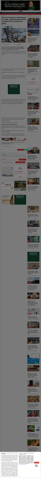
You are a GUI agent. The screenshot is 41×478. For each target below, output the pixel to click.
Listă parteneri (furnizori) (22, 464)
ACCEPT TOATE (37, 462)
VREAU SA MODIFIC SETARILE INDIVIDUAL (36, 465)
